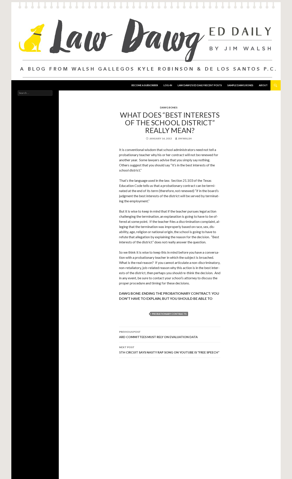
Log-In (168, 85)
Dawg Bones (168, 107)
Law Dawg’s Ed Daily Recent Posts (200, 85)
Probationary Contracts (169, 313)
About (263, 85)
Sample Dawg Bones (240, 85)
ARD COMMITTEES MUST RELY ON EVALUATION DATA (158, 334)
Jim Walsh (185, 138)
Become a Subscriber (144, 85)
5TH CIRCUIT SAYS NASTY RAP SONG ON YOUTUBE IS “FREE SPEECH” (169, 350)
